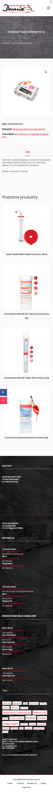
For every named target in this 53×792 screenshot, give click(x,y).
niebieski (41, 724)
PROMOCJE (32, 783)
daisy (6, 707)
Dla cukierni (24, 37)
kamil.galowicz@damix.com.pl (14, 644)
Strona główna (9, 37)
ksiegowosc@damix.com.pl (13, 566)
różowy (28, 728)
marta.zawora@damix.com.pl (14, 630)
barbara (7, 703)
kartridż (35, 134)
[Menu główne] (48, 8)
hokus (30, 718)
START (10, 783)
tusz (4, 136)
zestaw (5, 732)
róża (21, 728)
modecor (44, 134)
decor (15, 707)
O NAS (43, 783)
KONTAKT (26, 787)
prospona (14, 728)
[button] (50, 2)
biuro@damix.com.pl (10, 558)
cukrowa (43, 703)
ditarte (5, 718)
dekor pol (39, 712)
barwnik (17, 703)
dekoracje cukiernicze (17, 712)
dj (29, 134)
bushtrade (34, 703)
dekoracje (24, 708)
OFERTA (20, 783)
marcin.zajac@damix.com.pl (13, 652)
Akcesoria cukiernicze (12, 40)
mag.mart (11, 723)
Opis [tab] (27, 152)
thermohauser (39, 728)
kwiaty (42, 718)
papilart (6, 728)
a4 (16, 134)
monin (32, 724)
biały (25, 703)
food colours (17, 718)
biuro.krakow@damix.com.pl (14, 589)
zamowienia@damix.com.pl (13, 551)
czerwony (23, 134)
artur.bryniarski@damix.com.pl (15, 637)
